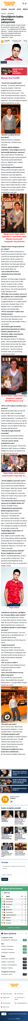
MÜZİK (19, 9)
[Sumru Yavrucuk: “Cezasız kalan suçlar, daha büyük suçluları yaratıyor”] (21, 846)
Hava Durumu (20, 993)
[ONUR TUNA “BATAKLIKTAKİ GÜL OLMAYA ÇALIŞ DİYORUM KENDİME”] (7, 830)
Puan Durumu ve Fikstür (20, 998)
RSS (5, 1013)
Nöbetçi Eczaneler (7, 993)
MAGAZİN (12, 9)
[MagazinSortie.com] (9, 3)
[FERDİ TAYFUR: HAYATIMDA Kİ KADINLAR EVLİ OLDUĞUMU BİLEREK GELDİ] (21, 830)
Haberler (3, 13)
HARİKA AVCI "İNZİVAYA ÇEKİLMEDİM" (4, 820)
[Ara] (23, 3)
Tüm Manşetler (6, 1003)
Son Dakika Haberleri (21, 1003)
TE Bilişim (18, 1018)
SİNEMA (25, 9)
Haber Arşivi (6, 1007)
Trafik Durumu (6, 997)
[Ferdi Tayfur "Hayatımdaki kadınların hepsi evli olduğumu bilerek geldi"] (7, 846)
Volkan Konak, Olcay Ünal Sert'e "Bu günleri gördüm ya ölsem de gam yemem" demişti (20, 821)
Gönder (4, 879)
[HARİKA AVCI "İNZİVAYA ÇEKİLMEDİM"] (7, 814)
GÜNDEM (4, 9)
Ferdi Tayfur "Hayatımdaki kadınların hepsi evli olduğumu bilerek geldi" (6, 853)
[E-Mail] (11, 801)
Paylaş (4, 62)
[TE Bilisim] (5, 799)
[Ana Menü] (25, 3)
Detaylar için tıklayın (14, 927)
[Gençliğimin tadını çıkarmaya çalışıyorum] (14, 52)
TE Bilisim (13, 798)
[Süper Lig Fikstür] (26, 933)
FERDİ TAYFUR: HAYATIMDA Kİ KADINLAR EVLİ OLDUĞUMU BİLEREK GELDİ (20, 837)
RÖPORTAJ (11, 13)
